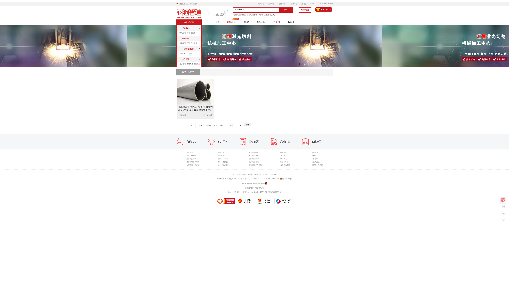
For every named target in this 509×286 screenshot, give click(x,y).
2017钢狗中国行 (223, 162)
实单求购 (305, 10)
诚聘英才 (251, 174)
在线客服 (303, 4)
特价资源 (315, 152)
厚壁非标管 (253, 15)
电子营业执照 (287, 179)
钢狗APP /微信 (223, 159)
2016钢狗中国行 (223, 165)
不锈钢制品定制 (188, 49)
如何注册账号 (191, 156)
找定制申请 (284, 162)
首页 (218, 22)
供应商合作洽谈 (317, 165)
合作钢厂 (315, 156)
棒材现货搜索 (254, 156)
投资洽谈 (258, 174)
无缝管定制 (186, 28)
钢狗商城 (231, 22)
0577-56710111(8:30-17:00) (322, 4)
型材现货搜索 (254, 159)
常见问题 (273, 174)
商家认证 (221, 152)
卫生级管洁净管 (270, 15)
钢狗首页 (182, 4)
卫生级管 (194, 43)
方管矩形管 (244, 15)
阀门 (185, 53)
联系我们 (266, 174)
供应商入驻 (222, 156)
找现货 (246, 22)
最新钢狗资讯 (285, 165)
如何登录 (190, 152)
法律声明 (243, 174)
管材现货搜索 (254, 152)
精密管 (260, 15)
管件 (181, 53)
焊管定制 (185, 38)
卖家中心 (261, 4)
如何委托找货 (191, 159)
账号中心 (271, 4)
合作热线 (315, 159)
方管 (188, 33)
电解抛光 (197, 64)
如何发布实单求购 (193, 162)
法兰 (190, 53)
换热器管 (236, 15)
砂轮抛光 (190, 64)
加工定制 (185, 59)
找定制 (276, 22)
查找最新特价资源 (255, 165)
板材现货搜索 (254, 162)
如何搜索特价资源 (193, 165)
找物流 (291, 22)
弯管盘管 (182, 64)
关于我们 (235, 174)
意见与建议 (316, 162)
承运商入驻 (284, 156)
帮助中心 (294, 4)
